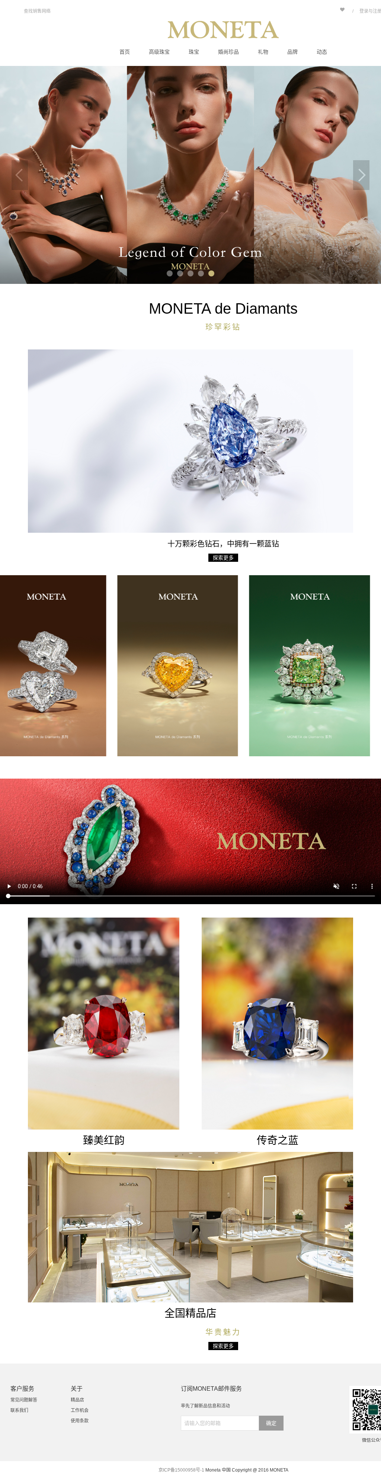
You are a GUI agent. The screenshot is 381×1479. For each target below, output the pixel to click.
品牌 (292, 52)
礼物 (263, 52)
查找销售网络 (37, 11)
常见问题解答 (23, 1400)
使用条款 (80, 1420)
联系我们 (19, 1410)
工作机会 (80, 1410)
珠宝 (194, 52)
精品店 (77, 1400)
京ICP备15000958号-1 (181, 1470)
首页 (124, 52)
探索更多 (223, 558)
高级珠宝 (159, 52)
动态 (322, 52)
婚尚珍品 (228, 52)
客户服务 (22, 1388)
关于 (77, 1388)
